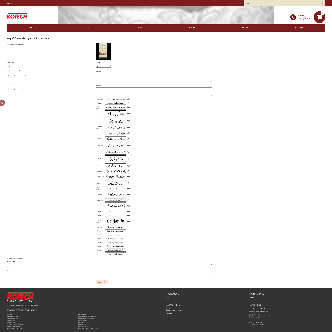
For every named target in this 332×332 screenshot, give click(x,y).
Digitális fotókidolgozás (12, 318)
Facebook (251, 297)
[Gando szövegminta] (128, 152)
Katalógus (33, 28)
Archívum (86, 28)
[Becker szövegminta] (128, 103)
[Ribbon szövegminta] (128, 206)
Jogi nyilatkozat (170, 312)
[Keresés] (323, 3)
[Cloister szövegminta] (128, 114)
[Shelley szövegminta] (128, 212)
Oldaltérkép (169, 313)
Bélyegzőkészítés (82, 320)
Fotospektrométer (83, 324)
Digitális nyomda (11, 320)
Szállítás (245, 28)
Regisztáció (169, 309)
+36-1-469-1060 (301, 17)
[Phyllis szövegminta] (128, 195)
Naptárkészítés (82, 314)
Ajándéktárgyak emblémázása (86, 318)
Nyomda (80, 322)
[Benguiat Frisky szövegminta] (128, 108)
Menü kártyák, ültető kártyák (14, 328)
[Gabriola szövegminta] (128, 146)
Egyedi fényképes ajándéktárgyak (87, 316)
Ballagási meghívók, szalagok (14, 326)
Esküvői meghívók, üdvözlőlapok (15, 324)
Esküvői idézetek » (11, 261)
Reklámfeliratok (11, 322)
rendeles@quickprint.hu (304, 19)
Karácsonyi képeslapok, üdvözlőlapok (88, 328)
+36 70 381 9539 (255, 314)
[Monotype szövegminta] (128, 172)
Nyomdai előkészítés (83, 326)
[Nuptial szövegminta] (128, 184)
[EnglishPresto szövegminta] (128, 128)
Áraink (139, 28)
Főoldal (9, 3)
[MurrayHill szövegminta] (128, 177)
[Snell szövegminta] (128, 216)
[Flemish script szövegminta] (128, 140)
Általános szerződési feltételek (174, 310)
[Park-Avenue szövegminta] (128, 189)
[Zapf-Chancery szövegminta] (128, 222)
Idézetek (192, 28)
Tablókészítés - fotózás (12, 316)
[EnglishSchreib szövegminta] (128, 134)
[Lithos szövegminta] (128, 166)
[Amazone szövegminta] (128, 100)
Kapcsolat (299, 28)
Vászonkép (9, 314)
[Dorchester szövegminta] (128, 121)
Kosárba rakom (102, 282)
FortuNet (36, 305)
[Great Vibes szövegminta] (128, 159)
